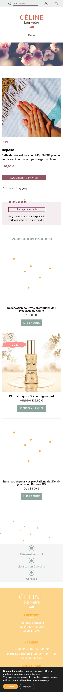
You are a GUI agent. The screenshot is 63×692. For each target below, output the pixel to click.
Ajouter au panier (24, 178)
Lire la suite (31, 323)
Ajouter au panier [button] (31, 408)
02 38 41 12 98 (31, 631)
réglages (45, 680)
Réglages (27, 686)
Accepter (11, 686)
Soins (5, 142)
